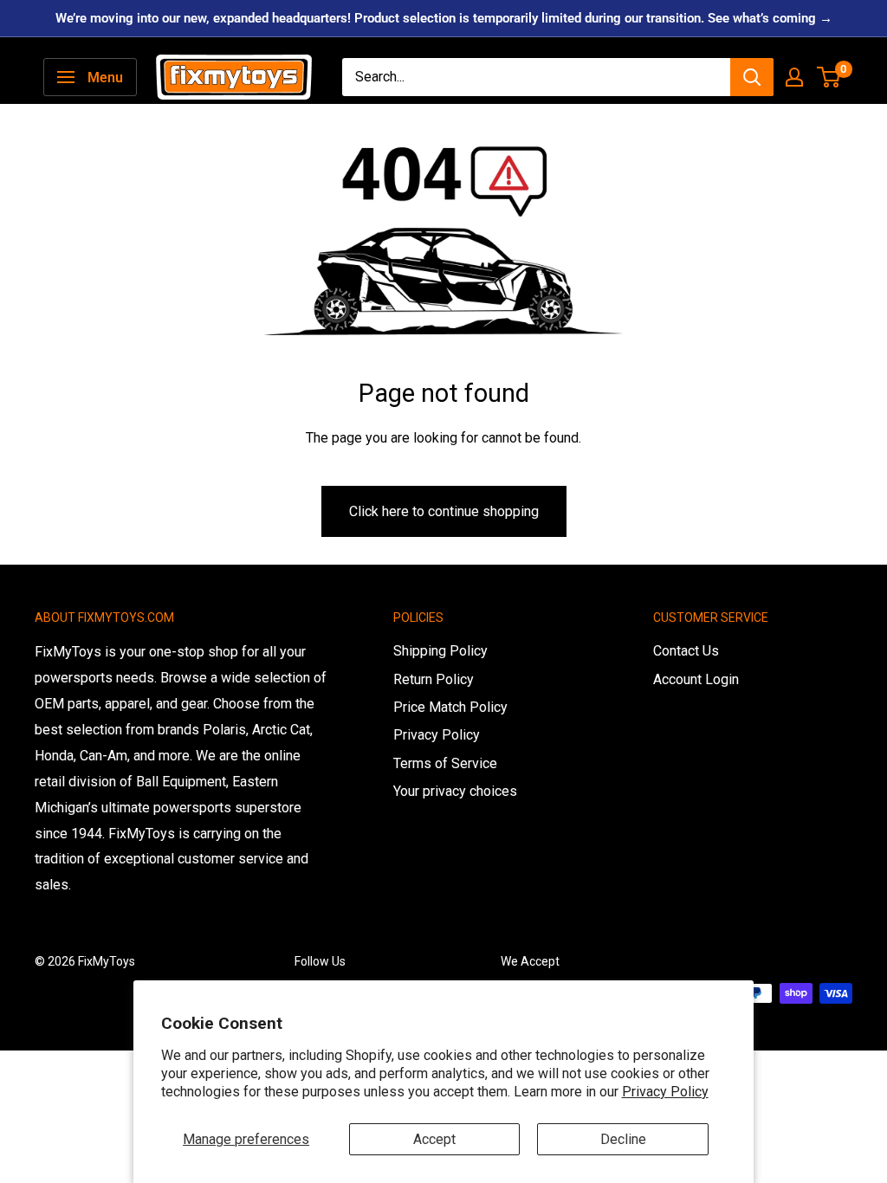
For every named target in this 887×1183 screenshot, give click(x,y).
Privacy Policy (665, 1091)
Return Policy (433, 679)
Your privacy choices (455, 791)
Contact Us (686, 651)
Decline (623, 1139)
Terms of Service (445, 763)
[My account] (794, 77)
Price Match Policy (450, 707)
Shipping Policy (440, 651)
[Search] (752, 77)
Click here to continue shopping (444, 511)
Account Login (696, 679)
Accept (434, 1139)
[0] (829, 77)
